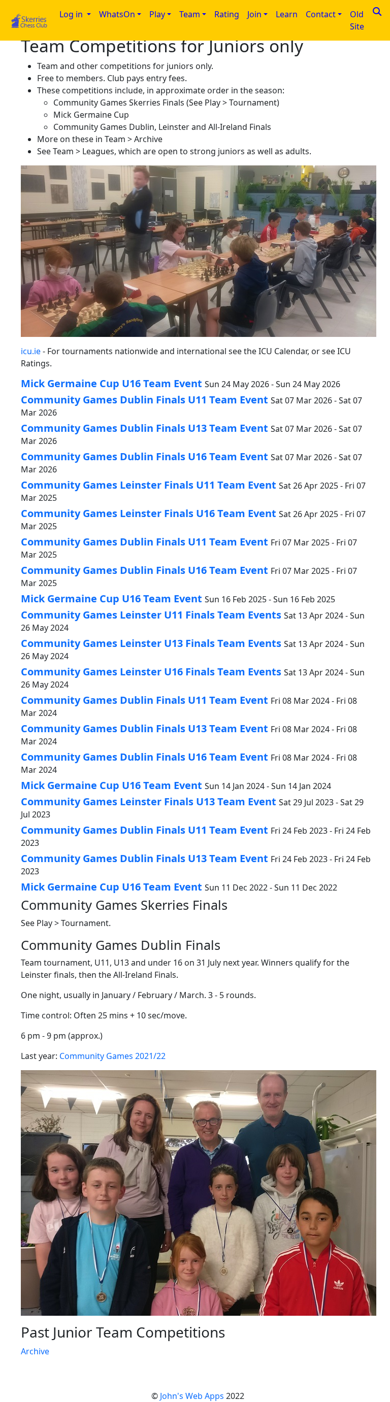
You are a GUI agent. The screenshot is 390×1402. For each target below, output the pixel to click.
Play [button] (157, 14)
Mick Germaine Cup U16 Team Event (111, 383)
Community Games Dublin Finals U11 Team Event (144, 399)
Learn (287, 14)
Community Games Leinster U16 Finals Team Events (151, 671)
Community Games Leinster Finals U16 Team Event (148, 513)
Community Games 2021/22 (112, 1056)
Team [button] (189, 14)
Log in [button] (72, 14)
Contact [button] (321, 14)
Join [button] (254, 14)
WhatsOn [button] (117, 14)
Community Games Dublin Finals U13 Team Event (144, 428)
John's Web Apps (192, 1395)
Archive (35, 1351)
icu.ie (31, 351)
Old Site (357, 20)
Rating (226, 14)
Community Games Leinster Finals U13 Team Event (148, 801)
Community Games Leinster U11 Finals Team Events (151, 615)
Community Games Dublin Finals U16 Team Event (144, 456)
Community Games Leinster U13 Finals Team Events (151, 643)
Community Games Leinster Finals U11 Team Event (148, 485)
